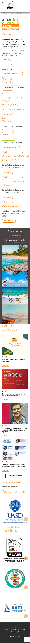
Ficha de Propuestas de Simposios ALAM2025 (14, 360)
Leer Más (5, 365)
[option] (15, 510)
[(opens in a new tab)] (15, 379)
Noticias (4, 357)
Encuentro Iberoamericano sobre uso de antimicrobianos (13, 395)
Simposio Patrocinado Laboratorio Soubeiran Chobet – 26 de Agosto (13, 465)
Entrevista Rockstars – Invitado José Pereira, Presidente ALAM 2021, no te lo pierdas (14, 430)
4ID (20, 637)
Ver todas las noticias (15, 476)
